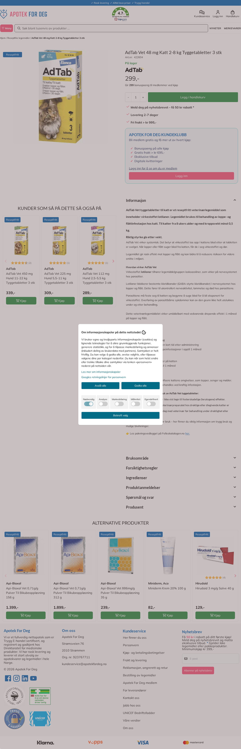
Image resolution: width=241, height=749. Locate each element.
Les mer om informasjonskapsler (100, 372)
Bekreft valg (120, 415)
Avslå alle (100, 385)
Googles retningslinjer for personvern (103, 377)
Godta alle (140, 385)
